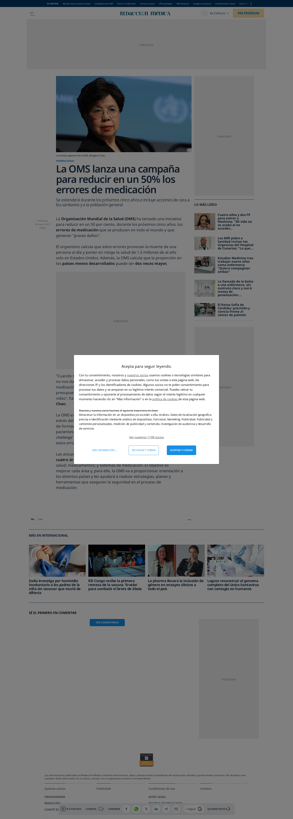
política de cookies (165, 399)
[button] (146, 437)
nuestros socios (137, 375)
